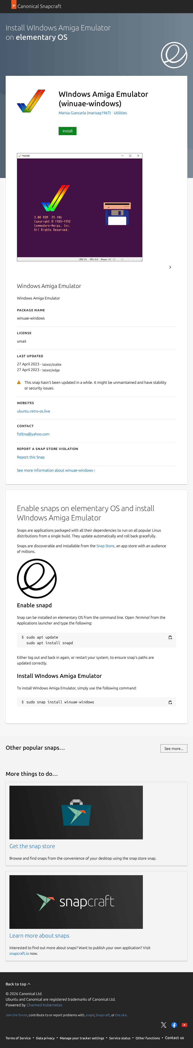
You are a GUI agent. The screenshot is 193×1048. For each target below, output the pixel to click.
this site (121, 1015)
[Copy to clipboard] (170, 637)
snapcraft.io (19, 953)
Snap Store (105, 546)
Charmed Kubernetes (44, 1005)
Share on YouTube (184, 1025)
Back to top (16, 984)
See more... (174, 748)
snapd (90, 1015)
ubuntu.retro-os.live (33, 411)
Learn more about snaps (39, 935)
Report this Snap (30, 457)
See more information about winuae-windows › (56, 470)
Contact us (174, 1038)
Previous (157, 267)
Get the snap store (32, 846)
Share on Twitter (164, 1025)
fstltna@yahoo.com (33, 434)
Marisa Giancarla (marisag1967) (85, 113)
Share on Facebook (174, 1025)
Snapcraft (103, 1015)
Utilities (120, 113)
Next (170, 267)
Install (67, 131)
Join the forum (16, 1015)
